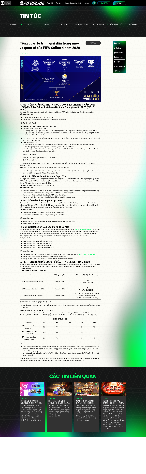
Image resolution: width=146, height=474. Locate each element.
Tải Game (119, 3)
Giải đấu (47, 24)
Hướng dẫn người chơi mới (73, 3)
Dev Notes (64, 24)
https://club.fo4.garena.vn (82, 229)
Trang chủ (50, 3)
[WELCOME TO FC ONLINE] (32, 3)
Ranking (118, 48)
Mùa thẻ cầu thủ (116, 24)
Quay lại (93, 43)
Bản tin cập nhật (99, 24)
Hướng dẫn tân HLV (81, 24)
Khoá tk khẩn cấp (120, 66)
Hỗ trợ (118, 43)
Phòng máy (133, 24)
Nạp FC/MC (104, 3)
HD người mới (120, 71)
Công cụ (86, 3)
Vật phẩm (12, 24)
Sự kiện (30, 24)
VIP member (119, 52)
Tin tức (58, 3)
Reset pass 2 (120, 57)
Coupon (118, 62)
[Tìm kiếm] (94, 3)
